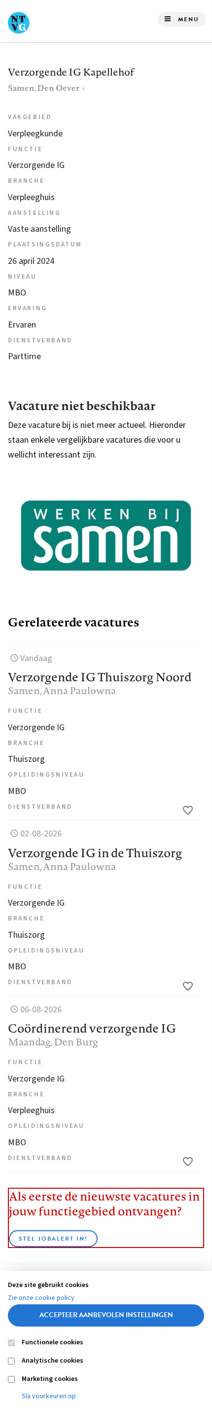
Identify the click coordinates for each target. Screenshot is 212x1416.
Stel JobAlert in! (53, 1238)
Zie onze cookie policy (41, 1298)
